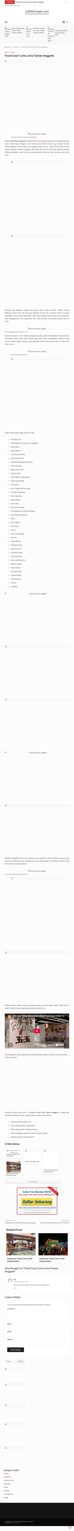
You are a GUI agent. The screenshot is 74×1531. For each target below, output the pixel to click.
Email (9, 1331)
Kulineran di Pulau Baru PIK (21, 1122)
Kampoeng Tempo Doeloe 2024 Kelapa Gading (12, 1174)
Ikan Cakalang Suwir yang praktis (23, 1126)
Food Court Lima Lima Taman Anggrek (30, 2)
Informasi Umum (9, 1480)
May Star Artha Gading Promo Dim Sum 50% (55, 1223)
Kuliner (7, 52)
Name (9, 1324)
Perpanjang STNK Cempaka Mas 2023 (61, 33)
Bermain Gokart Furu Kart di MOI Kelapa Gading (39, 30)
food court (38, 141)
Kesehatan (7, 1484)
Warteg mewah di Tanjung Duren (22, 1137)
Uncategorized (8, 1494)
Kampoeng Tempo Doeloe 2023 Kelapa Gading (18, 30)
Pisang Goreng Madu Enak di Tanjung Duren (13, 1155)
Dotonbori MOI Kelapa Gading (32, 1161)
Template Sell (16, 1523)
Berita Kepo (7, 1477)
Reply (15, 1288)
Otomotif (6, 1491)
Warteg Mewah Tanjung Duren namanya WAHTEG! (51, 1170)
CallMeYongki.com (37, 11)
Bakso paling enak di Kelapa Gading (24, 1129)
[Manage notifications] (69, 1527)
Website (10, 1339)
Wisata (12, 52)
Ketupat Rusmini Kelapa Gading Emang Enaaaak (20, 1223)
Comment (11, 1309)
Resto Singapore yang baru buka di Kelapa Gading (29, 1133)
